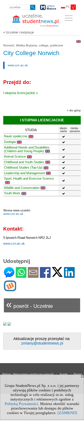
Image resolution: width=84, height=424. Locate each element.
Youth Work (12, 193)
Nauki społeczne (15, 136)
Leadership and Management (24, 173)
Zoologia (10, 142)
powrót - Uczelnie (29, 304)
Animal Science (15, 156)
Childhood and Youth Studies (24, 162)
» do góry (74, 110)
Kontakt (64, 374)
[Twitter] (57, 275)
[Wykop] (10, 289)
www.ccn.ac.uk (18, 65)
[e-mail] (33, 276)
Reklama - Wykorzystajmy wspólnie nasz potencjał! (28, 374)
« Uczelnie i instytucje (18, 32)
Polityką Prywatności (21, 404)
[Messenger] (9, 276)
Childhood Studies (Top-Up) (23, 167)
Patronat (78, 374)
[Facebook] (45, 276)
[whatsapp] (21, 276)
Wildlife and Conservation (21, 188)
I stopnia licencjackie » (20, 93)
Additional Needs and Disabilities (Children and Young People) (27, 149)
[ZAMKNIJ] (67, 413)
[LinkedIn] (69, 276)
